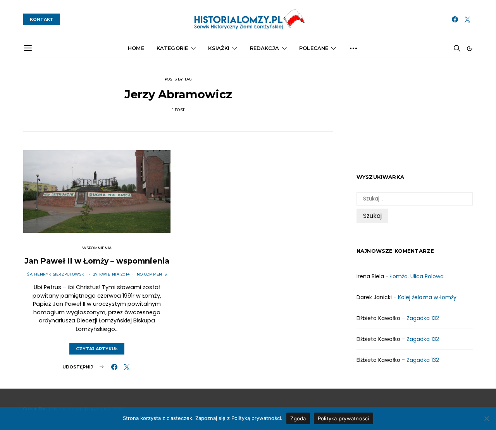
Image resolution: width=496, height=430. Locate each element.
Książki (218, 48)
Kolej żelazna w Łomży (427, 297)
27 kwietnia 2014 (111, 274)
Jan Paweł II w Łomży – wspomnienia (96, 261)
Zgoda (298, 418)
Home (136, 48)
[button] (470, 48)
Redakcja (264, 48)
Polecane (313, 48)
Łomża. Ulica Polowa (417, 276)
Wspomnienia (97, 248)
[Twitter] (467, 19)
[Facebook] (455, 19)
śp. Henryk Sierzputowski (56, 274)
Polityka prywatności (343, 418)
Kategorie (172, 48)
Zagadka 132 (422, 318)
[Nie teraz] (486, 418)
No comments (152, 274)
